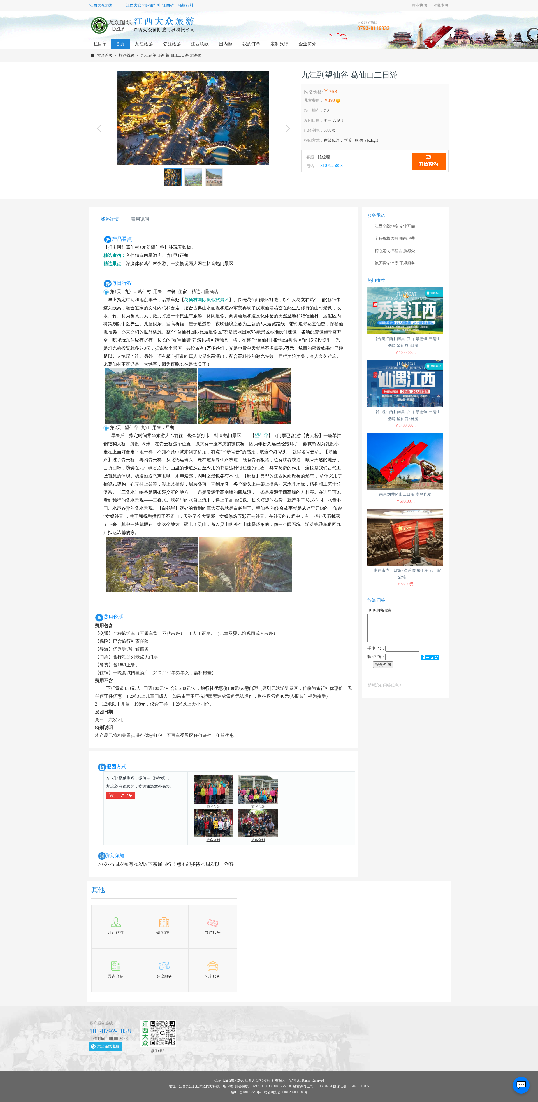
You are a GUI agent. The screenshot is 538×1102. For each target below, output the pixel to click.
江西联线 (200, 43)
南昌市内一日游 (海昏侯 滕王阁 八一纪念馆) (407, 573)
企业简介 (307, 43)
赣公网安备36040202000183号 (286, 1092)
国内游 (225, 43)
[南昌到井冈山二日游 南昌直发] (405, 461)
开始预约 (429, 161)
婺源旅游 (172, 43)
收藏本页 (441, 5)
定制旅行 (279, 43)
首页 (120, 43)
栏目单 (100, 43)
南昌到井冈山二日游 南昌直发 (405, 494)
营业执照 (419, 5)
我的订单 (251, 43)
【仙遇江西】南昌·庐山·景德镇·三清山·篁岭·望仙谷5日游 (408, 415)
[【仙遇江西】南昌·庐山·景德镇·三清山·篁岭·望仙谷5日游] (405, 383)
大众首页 (105, 55)
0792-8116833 (373, 28)
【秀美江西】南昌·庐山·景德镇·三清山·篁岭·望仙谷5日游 (408, 342)
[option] (193, 118)
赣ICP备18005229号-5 (246, 1092)
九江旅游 (144, 43)
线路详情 (110, 219)
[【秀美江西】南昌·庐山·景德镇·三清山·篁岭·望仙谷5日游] (405, 310)
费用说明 (140, 219)
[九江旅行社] (143, 25)
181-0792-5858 (110, 1031)
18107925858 (330, 165)
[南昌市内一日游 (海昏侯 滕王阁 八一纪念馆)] (405, 537)
